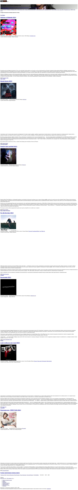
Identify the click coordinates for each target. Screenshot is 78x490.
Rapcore (35, 361)
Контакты (4, 485)
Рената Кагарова (19, 7)
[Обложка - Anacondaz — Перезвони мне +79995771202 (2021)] (8, 427)
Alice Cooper (2, 78)
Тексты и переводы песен (7, 480)
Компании (4, 482)
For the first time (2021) (40, 9)
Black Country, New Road (5, 210)
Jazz (40, 231)
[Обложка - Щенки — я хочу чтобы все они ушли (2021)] (8, 360)
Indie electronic (49, 361)
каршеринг (49, 488)
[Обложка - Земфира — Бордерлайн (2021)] (8, 294)
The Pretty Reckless (4, 144)
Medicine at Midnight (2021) (12, 9)
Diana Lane (14, 7)
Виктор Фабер (9, 7)
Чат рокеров (10, 478)
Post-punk (30, 231)
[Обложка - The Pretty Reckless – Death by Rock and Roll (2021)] (8, 163)
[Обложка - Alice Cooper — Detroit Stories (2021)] (8, 98)
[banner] (3, 1)
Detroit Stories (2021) (21, 9)
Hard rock (24, 99)
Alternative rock (32, 35)
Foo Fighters (2, 15)
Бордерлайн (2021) (47, 9)
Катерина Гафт (3, 7)
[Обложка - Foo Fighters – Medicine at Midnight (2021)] (8, 34)
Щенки (1, 340)
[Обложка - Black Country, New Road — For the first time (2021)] (8, 230)
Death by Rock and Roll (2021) (30, 9)
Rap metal (24, 428)
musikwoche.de (5, 8)
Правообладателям (6, 484)
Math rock (43, 231)
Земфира (2, 275)
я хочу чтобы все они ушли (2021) (58, 9)
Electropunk (44, 361)
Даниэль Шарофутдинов (34, 7)
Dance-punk (39, 361)
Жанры (4, 481)
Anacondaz (2, 407)
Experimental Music (35, 231)
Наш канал (3, 478)
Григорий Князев (26, 7)
